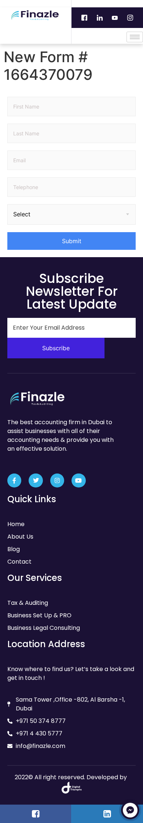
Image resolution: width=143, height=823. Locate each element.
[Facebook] (84, 17)
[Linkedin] (100, 17)
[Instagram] (130, 17)
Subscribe (56, 348)
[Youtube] (115, 17)
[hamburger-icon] (134, 37)
